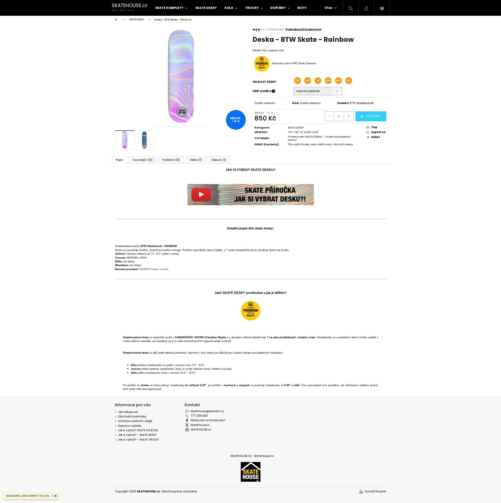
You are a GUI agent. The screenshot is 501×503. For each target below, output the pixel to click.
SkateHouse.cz (264, 456)
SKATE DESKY (296, 127)
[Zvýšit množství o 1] (348, 116)
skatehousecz (200, 425)
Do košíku (373, 116)
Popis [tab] (119, 160)
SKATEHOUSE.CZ (241, 456)
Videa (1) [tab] (196, 160)
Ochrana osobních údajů (135, 421)
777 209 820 (199, 416)
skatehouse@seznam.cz (207, 411)
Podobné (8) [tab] (171, 160)
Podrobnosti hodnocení (303, 29)
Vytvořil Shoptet (375, 491)
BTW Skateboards (362, 103)
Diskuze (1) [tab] (219, 160)
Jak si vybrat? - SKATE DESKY (137, 435)
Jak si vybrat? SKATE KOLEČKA (138, 430)
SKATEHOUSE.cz (201, 429)
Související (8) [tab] (143, 160)
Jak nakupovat (128, 412)
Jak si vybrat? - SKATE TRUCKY (138, 440)
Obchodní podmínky (132, 416)
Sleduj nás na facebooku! (208, 420)
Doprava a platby (130, 426)
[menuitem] (171, 8)
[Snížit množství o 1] (329, 116)
